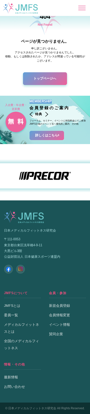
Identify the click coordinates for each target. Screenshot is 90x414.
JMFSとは (12, 306)
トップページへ (45, 78)
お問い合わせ (14, 387)
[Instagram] (20, 269)
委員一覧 (11, 315)
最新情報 (11, 377)
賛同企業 (56, 334)
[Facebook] (8, 269)
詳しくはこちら (46, 135)
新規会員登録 (59, 306)
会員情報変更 (59, 315)
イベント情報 (59, 325)
